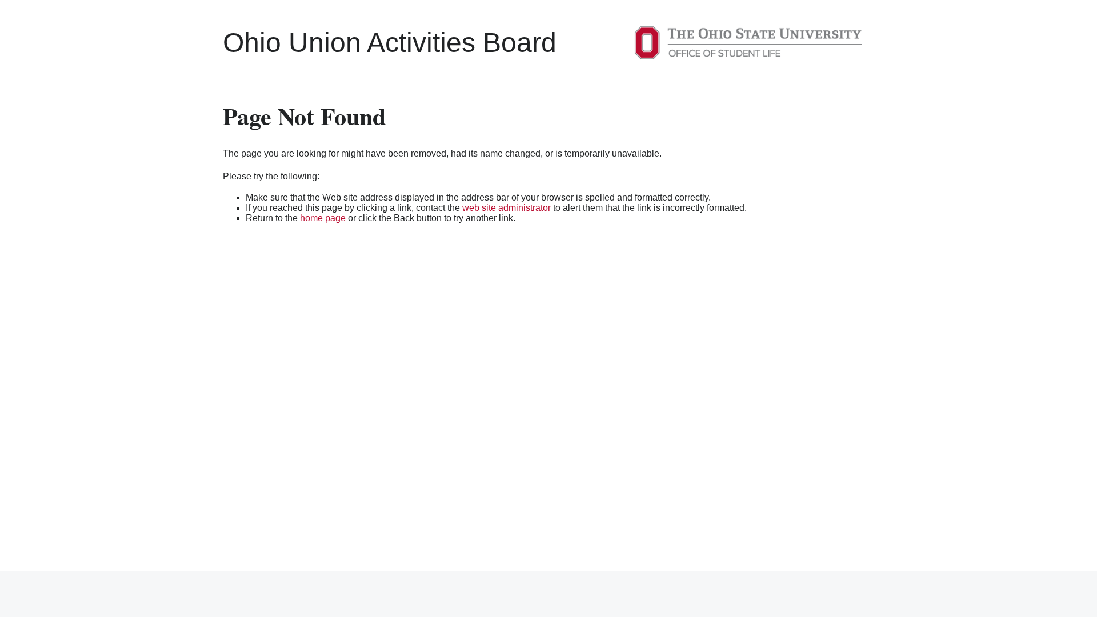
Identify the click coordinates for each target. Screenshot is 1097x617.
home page (323, 218)
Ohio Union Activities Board (389, 42)
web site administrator (506, 208)
